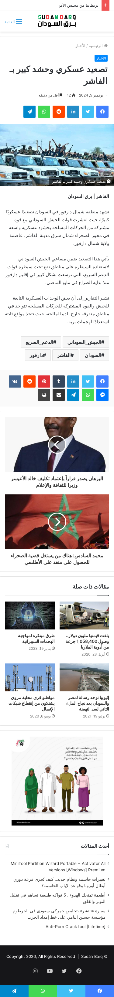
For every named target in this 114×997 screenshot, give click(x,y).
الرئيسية (96, 45)
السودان (93, 355)
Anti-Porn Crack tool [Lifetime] (75, 926)
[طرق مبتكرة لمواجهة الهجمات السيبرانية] (30, 615)
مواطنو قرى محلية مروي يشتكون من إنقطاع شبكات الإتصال (32, 703)
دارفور (36, 355)
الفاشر (64, 355)
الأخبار (80, 45)
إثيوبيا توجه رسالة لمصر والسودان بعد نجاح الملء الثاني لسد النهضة (87, 703)
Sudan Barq (92, 956)
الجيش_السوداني (84, 342)
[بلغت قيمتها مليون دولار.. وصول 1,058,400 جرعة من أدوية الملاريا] (84, 615)
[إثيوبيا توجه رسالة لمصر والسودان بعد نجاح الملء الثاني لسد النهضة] (84, 677)
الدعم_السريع (39, 342)
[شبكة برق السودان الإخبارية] (57, 21)
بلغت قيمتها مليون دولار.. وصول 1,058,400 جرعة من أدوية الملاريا (87, 641)
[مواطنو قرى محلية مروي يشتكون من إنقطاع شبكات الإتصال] (30, 677)
